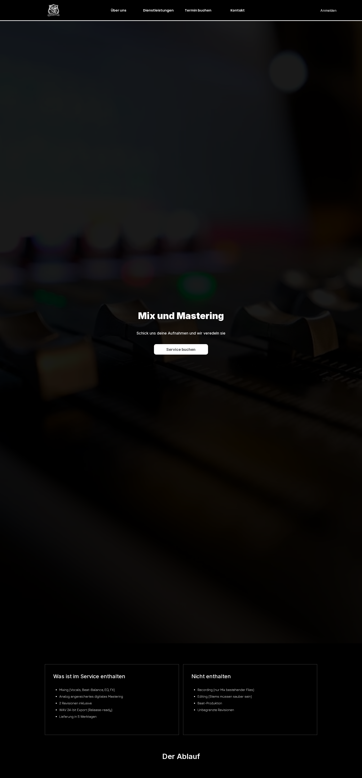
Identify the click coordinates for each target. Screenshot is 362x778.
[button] (158, 10)
